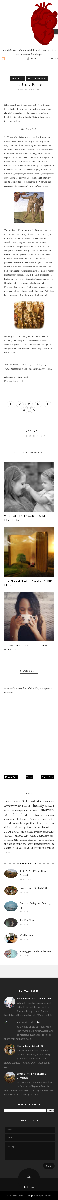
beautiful (27, 805)
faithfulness (22, 819)
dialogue (34, 810)
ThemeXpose (29, 1195)
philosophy (21, 835)
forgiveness (35, 819)
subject (41, 840)
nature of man (37, 78)
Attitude (8, 801)
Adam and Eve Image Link (16, 376)
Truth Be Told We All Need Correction (33, 873)
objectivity (48, 831)
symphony (49, 840)
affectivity (10, 806)
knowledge (48, 827)
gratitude (31, 823)
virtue (7, 851)
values (50, 847)
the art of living (13, 843)
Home (29, 777)
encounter (10, 819)
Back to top (29, 1187)
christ (7, 810)
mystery (38, 831)
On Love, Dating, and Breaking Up (35, 905)
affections (48, 801)
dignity (38, 815)
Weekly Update (27, 935)
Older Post (47, 777)
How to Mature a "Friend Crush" (34, 998)
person (8, 835)
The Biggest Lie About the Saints (36, 951)
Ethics (16, 801)
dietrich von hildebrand (29, 812)
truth (14, 847)
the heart (28, 843)
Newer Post (11, 777)
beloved (49, 805)
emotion (49, 815)
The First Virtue (27, 920)
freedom (9, 823)
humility (17, 78)
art (19, 806)
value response (36, 847)
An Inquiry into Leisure (30, 1022)
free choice (48, 819)
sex (15, 839)
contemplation (20, 810)
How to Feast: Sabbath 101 (33, 888)
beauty (38, 805)
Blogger (38, 54)
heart (40, 823)
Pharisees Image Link (13, 380)
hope (47, 823)
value (22, 847)
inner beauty (33, 827)
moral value (19, 831)
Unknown (33, 430)
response (43, 835)
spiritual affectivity (28, 840)
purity (32, 835)
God (24, 801)
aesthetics (35, 801)
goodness (20, 823)
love (7, 831)
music (30, 831)
